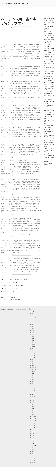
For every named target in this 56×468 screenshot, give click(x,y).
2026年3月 (32, 311)
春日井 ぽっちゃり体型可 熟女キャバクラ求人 (49, 121)
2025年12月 (33, 318)
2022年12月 (33, 392)
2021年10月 (33, 421)
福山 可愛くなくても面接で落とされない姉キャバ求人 (49, 101)
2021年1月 (32, 439)
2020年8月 (32, 449)
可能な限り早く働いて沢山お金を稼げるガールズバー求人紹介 (49, 78)
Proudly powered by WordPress (7, 309)
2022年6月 (32, 404)
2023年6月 (32, 379)
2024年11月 (33, 344)
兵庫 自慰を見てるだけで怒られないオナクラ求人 (49, 116)
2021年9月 (32, 423)
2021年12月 (33, 416)
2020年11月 (33, 443)
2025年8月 (32, 326)
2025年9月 (32, 324)
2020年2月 (32, 462)
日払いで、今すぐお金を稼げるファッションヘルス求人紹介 (49, 110)
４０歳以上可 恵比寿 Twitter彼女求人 (10, 299)
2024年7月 (32, 353)
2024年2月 (32, 363)
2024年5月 (32, 357)
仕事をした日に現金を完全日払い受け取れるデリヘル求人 (49, 73)
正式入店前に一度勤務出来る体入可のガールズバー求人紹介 (49, 50)
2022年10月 (33, 396)
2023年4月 (32, 384)
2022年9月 (32, 398)
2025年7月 (32, 328)
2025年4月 (32, 334)
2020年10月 (33, 445)
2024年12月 (33, 342)
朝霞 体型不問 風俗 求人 (8, 291)
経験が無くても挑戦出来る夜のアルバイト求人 (49, 28)
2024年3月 (32, 361)
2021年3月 (32, 435)
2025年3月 (32, 336)
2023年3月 (32, 386)
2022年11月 (33, 394)
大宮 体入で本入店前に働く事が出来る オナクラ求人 (14, 279)
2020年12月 (33, 441)
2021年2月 (32, 437)
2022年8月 (32, 400)
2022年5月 (32, 406)
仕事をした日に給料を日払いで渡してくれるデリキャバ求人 (49, 88)
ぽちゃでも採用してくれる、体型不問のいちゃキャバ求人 (49, 127)
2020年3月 (32, 460)
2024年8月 (32, 351)
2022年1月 (32, 414)
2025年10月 (33, 322)
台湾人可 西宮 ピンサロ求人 (8, 297)
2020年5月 (32, 456)
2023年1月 (32, 390)
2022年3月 (32, 410)
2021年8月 (32, 425)
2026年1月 (32, 316)
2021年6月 (32, 429)
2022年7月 (32, 402)
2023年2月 (32, 388)
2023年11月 (33, 369)
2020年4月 (32, 458)
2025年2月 (32, 338)
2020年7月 (32, 451)
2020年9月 (32, 447)
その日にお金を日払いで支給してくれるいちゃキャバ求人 (49, 41)
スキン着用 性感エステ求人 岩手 (9, 282)
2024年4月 (32, 359)
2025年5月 (32, 332)
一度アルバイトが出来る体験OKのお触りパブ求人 (49, 150)
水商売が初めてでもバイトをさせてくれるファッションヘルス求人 (49, 56)
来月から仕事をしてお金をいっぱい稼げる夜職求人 (49, 144)
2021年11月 (33, 419)
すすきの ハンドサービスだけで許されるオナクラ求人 (49, 163)
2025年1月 (32, 340)
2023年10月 (33, 371)
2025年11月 (33, 320)
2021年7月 (32, 427)
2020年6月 (32, 454)
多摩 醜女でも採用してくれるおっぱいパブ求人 (12, 285)
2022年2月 (32, 412)
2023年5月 (32, 381)
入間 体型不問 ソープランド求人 (9, 288)
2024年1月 (32, 365)
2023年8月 (32, 375)
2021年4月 (32, 433)
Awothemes (23, 309)
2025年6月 (32, 330)
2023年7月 (32, 377)
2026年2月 (32, 314)
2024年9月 (32, 349)
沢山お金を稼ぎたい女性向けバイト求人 (15, 3)
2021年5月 (32, 431)
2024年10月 (33, 346)
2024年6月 (32, 355)
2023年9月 (32, 373)
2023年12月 (33, 367)
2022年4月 (32, 408)
